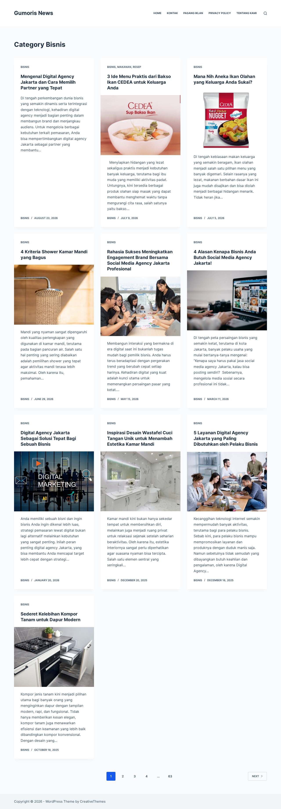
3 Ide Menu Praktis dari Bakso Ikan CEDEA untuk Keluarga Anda (139, 82)
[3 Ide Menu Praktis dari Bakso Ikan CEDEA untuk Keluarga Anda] (140, 125)
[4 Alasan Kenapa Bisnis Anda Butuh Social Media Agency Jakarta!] (227, 300)
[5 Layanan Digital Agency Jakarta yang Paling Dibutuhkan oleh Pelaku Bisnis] (227, 481)
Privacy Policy (220, 13)
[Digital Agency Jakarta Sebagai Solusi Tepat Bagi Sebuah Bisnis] (54, 481)
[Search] (265, 13)
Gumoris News (33, 13)
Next (255, 776)
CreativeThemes (93, 801)
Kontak (172, 13)
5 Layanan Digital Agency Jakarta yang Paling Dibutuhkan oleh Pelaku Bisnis (226, 438)
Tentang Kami (246, 13)
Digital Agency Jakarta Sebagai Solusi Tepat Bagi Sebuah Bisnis (48, 438)
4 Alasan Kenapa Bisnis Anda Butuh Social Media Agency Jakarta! (225, 257)
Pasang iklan (193, 13)
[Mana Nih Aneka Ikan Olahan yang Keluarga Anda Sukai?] (227, 119)
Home (157, 13)
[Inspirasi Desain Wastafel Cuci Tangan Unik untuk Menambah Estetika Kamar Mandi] (140, 481)
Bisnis (25, 67)
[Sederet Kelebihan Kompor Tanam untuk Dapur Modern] (54, 657)
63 (170, 776)
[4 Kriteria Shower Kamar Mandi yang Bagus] (54, 295)
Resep (137, 67)
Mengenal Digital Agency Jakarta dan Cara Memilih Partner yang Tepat (48, 82)
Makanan (124, 67)
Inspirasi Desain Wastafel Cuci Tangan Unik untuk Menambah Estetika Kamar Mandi (139, 438)
